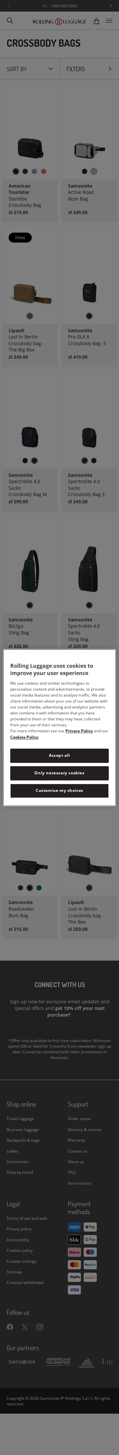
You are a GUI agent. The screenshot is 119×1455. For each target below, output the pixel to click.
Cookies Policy (24, 737)
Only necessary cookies (59, 773)
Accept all (59, 755)
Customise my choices (59, 790)
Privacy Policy (79, 731)
